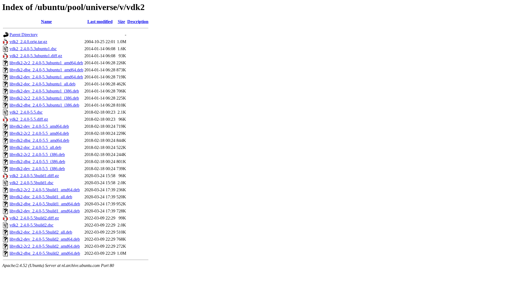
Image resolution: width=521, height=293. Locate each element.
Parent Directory (23, 34)
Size (121, 21)
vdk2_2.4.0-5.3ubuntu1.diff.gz (35, 55)
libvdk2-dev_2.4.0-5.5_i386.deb (37, 168)
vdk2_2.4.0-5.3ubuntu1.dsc (33, 48)
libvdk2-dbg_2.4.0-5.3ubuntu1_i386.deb (44, 105)
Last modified (100, 21)
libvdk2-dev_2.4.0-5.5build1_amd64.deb (44, 211)
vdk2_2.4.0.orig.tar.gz (28, 41)
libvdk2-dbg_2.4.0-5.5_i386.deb (37, 161)
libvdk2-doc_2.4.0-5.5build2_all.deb (40, 232)
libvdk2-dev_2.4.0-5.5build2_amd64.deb (44, 239)
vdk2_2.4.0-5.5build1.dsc (31, 182)
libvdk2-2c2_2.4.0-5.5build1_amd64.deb (44, 189)
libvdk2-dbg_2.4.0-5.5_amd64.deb (39, 140)
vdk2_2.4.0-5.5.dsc (26, 112)
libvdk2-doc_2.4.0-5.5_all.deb (35, 147)
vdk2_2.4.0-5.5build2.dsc (31, 225)
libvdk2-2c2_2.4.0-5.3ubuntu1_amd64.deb (46, 62)
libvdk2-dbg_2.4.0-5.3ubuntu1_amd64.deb (46, 70)
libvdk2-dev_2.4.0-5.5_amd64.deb (39, 126)
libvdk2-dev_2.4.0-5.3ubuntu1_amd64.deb (46, 77)
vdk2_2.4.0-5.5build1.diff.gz (34, 175)
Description (137, 21)
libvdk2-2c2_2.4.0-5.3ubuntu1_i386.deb (44, 98)
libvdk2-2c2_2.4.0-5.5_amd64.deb (39, 133)
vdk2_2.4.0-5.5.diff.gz (28, 119)
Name (46, 21)
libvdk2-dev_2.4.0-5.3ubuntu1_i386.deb (44, 91)
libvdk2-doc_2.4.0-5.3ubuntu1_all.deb (42, 84)
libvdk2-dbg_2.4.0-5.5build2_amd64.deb (44, 253)
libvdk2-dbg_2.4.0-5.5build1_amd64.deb (44, 204)
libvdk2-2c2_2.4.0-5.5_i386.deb (37, 154)
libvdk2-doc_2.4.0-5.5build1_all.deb (40, 197)
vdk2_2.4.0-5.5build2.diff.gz (34, 218)
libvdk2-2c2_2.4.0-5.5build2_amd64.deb (44, 246)
